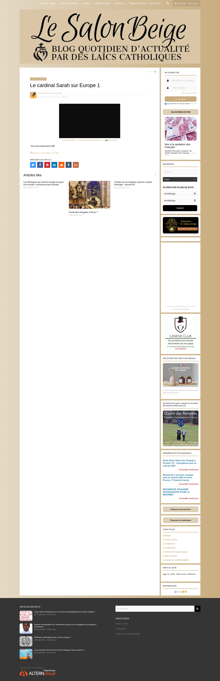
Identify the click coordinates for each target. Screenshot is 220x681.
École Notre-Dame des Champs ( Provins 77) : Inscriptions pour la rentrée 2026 (179, 463)
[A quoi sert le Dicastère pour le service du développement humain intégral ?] (26, 620)
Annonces (119, 3)
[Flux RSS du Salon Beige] (183, 592)
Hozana (186, 309)
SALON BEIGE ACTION (180, 112)
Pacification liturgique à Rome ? (83, 212)
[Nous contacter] (178, 592)
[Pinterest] (47, 165)
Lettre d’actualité (102, 3)
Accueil (44, 3)
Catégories (170, 548)
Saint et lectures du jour (176, 552)
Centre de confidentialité (177, 560)
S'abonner (120, 629)
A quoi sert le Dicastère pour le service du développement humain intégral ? (64, 612)
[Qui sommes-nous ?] (176, 592)
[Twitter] (33, 165)
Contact (86, 3)
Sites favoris (171, 556)
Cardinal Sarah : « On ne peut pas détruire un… (83, 140)
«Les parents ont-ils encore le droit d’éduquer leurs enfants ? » (59, 650)
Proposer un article (137, 3)
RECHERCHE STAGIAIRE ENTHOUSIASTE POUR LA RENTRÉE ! (176, 492)
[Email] (76, 165)
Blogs (52, 3)
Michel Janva (46, 93)
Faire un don (171, 540)
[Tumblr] (69, 165)
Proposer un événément (180, 520)
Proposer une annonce (181, 509)
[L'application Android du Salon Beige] (186, 592)
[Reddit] (61, 165)
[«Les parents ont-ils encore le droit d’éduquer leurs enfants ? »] (26, 658)
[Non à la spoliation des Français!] (181, 140)
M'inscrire (194, 103)
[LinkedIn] (54, 165)
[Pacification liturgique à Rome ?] (90, 208)
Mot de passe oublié (189, 93)
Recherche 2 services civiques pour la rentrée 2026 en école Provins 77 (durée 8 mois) (178, 478)
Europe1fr (113, 140)
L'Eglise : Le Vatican (38, 79)
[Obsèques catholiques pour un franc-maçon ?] (26, 645)
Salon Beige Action (69, 3)
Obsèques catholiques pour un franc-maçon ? (52, 637)
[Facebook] (40, 165)
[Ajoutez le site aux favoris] (181, 592)
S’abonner (170, 544)
